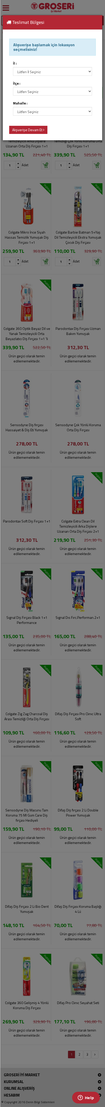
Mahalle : (20, 103)
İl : (15, 63)
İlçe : (16, 83)
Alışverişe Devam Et (27, 129)
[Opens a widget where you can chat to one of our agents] (86, 1098)
